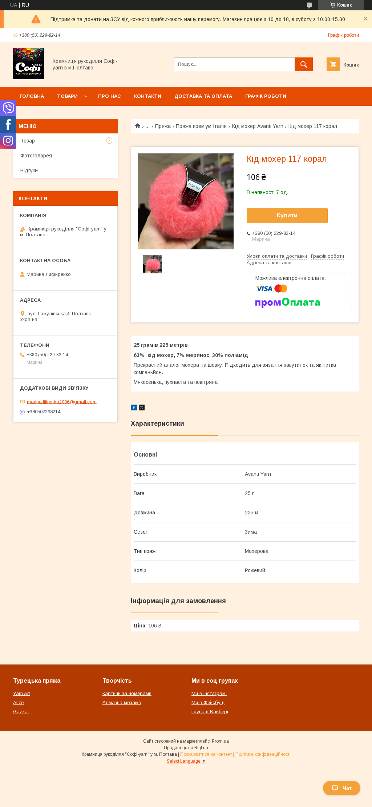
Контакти (147, 96)
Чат (347, 788)
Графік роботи (265, 96)
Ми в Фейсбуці (208, 702)
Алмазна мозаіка (121, 702)
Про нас (109, 96)
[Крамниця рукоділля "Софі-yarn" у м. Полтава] (28, 77)
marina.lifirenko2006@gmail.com (62, 401)
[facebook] (134, 408)
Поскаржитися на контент (206, 754)
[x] (142, 408)
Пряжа (163, 126)
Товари (67, 96)
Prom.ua (220, 741)
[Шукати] (304, 64)
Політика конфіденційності (263, 754)
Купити (287, 215)
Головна (32, 96)
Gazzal (21, 711)
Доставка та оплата (203, 96)
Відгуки (29, 170)
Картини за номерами (126, 693)
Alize (18, 702)
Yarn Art (21, 693)
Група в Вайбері (209, 711)
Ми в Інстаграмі (209, 693)
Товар (27, 141)
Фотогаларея (36, 155)
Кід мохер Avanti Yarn (257, 126)
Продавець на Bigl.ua (186, 747)
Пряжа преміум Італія (201, 126)
